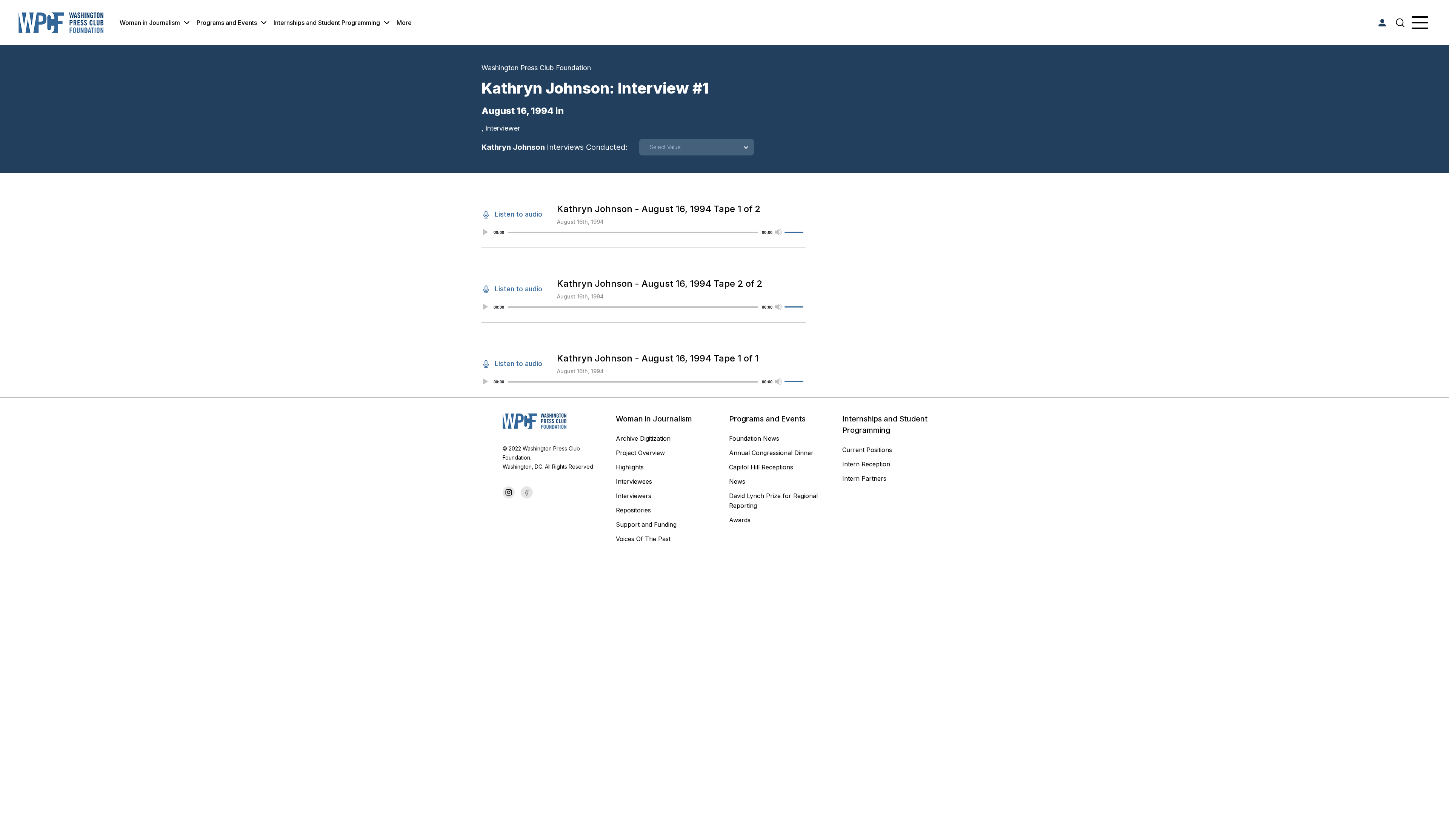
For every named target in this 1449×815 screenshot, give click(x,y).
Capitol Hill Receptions (762, 467)
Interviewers (633, 496)
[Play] (484, 232)
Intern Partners (864, 478)
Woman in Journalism (150, 22)
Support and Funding (646, 524)
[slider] (795, 232)
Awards (740, 520)
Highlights (630, 467)
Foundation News (754, 438)
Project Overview (640, 453)
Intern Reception (866, 464)
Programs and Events (227, 22)
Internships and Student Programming (327, 22)
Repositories (633, 510)
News (737, 481)
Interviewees (634, 481)
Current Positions (867, 450)
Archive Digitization (643, 438)
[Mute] (778, 232)
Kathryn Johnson (554, 147)
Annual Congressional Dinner (771, 453)
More (404, 22)
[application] (643, 232)
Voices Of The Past (643, 539)
